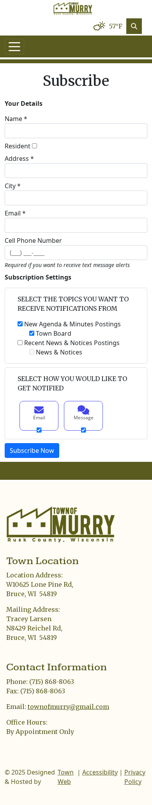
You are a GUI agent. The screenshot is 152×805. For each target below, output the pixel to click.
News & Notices (59, 352)
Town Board (53, 333)
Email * (15, 213)
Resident (17, 146)
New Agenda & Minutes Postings (72, 324)
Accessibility (100, 772)
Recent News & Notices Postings (72, 342)
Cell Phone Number (33, 240)
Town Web (66, 777)
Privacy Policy (134, 777)
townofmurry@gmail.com (68, 707)
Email (39, 417)
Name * (16, 118)
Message (84, 417)
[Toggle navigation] (14, 46)
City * (13, 186)
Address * (19, 158)
